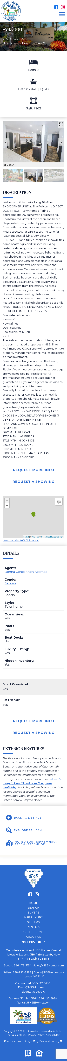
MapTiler (35, 536)
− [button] (7, 505)
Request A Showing (33, 482)
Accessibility (53, 1035)
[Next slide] (61, 142)
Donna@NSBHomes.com (49, 972)
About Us (33, 936)
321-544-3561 (28, 998)
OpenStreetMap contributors (52, 536)
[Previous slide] (5, 142)
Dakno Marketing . (50, 1041)
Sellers (33, 922)
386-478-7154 (22, 965)
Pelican (10, 583)
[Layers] (58, 501)
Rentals (33, 927)
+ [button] (7, 500)
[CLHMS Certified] (47, 1023)
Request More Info (33, 470)
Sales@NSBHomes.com (48, 965)
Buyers (34, 912)
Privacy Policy (36, 1035)
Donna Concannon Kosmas (26, 572)
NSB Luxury (33, 917)
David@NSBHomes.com (33, 987)
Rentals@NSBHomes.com (33, 1002)
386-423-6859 (48, 998)
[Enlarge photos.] (61, 124)
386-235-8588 (22, 972)
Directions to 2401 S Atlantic (21, 540)
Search (34, 907)
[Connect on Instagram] (63, 7)
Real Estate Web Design (18, 1041)
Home (33, 903)
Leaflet (26, 536)
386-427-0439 (41, 983)
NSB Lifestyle (33, 931)
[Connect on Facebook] (56, 7)
